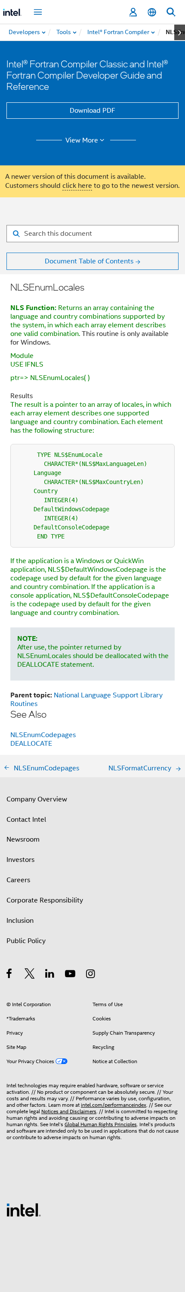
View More (81, 140)
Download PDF (92, 110)
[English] (151, 12)
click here (77, 185)
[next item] (179, 32)
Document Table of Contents (89, 261)
